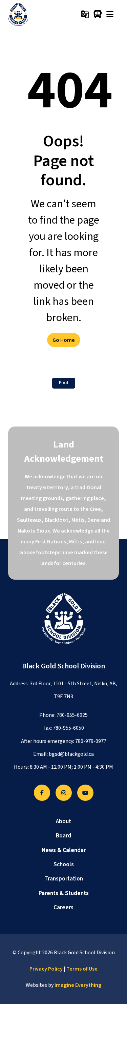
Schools (64, 864)
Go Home (63, 340)
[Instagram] (64, 793)
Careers (63, 907)
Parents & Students (64, 893)
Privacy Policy (46, 969)
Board (63, 835)
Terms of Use (82, 969)
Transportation (63, 878)
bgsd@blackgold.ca (71, 754)
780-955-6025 (72, 715)
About (63, 821)
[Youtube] (85, 793)
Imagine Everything (78, 985)
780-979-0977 (90, 741)
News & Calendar (64, 850)
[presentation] (109, 14)
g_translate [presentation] (85, 14)
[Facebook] (42, 793)
